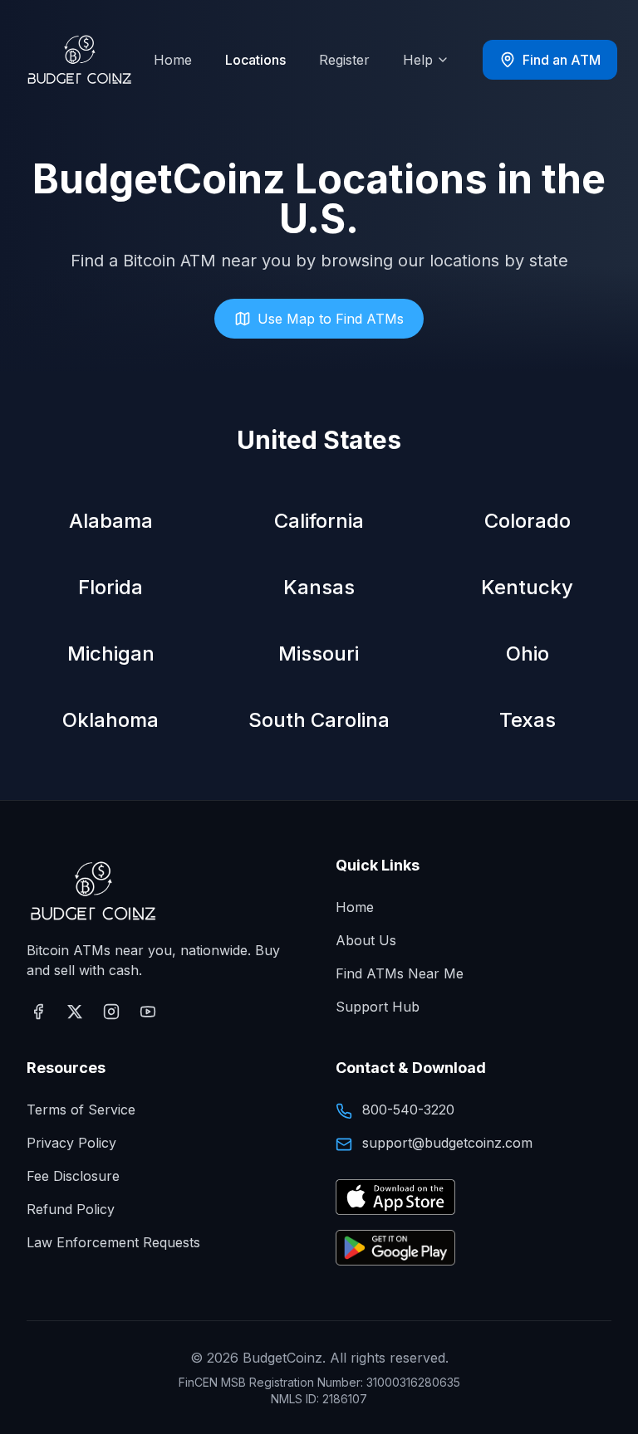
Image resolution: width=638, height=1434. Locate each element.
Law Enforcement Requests (113, 1242)
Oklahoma (110, 720)
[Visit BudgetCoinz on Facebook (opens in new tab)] (38, 1011)
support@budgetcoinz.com (447, 1142)
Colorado (527, 521)
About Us (366, 940)
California (319, 521)
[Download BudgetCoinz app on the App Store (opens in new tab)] (395, 1198)
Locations (255, 59)
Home (173, 59)
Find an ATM (562, 59)
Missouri (318, 653)
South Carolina (319, 720)
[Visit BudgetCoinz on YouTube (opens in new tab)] (148, 1011)
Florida (110, 587)
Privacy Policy (71, 1142)
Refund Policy (71, 1209)
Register (344, 59)
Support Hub (378, 1006)
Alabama (111, 521)
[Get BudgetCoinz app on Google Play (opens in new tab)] (395, 1248)
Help (418, 59)
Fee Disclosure (73, 1176)
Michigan (111, 653)
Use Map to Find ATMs (331, 318)
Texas (527, 720)
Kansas (319, 587)
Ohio (527, 653)
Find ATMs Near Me (400, 973)
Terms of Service (81, 1109)
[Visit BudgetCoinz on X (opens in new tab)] (74, 1011)
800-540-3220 (408, 1109)
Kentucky (527, 587)
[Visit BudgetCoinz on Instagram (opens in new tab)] (111, 1011)
